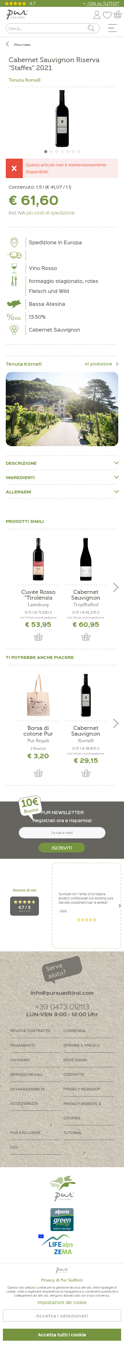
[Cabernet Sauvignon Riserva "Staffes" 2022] (86, 695)
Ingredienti (20, 477)
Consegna (74, 1030)
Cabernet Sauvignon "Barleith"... (85, 595)
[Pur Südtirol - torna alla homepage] (17, 15)
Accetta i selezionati (62, 1315)
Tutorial (72, 1132)
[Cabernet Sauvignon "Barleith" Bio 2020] (86, 559)
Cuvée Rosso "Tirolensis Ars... (38, 595)
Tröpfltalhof (86, 604)
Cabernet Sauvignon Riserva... (85, 731)
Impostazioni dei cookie (62, 1302)
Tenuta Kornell (24, 80)
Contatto (73, 1074)
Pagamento (22, 1045)
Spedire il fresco (81, 1045)
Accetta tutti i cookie (62, 1335)
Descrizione (21, 463)
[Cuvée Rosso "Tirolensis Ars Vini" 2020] (38, 559)
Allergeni (18, 492)
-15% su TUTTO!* (103, 3)
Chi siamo (20, 1059)
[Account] (97, 14)
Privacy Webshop (81, 1088)
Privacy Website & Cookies (82, 1110)
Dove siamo (75, 1059)
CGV (14, 1147)
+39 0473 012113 (62, 1006)
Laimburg (38, 604)
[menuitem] (114, 29)
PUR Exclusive (25, 1132)
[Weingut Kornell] (62, 409)
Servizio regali (26, 1074)
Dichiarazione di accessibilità (27, 1096)
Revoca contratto (30, 1030)
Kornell (85, 740)
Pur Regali (38, 740)
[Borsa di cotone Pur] (38, 695)
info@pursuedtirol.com (62, 993)
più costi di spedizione (50, 212)
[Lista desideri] (108, 14)
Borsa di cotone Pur (38, 731)
